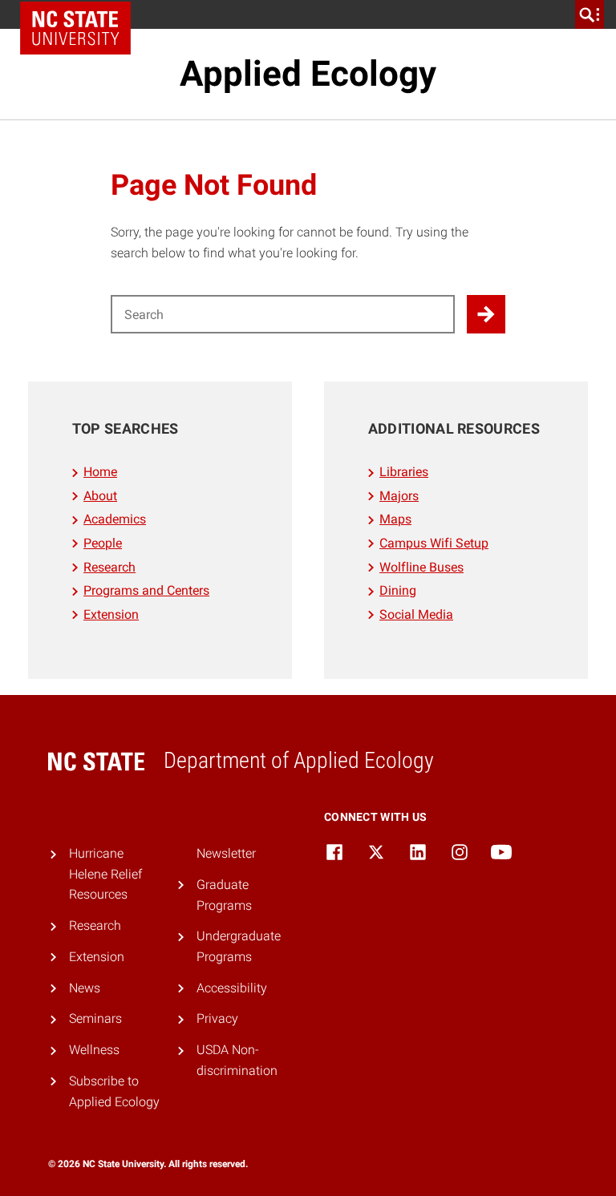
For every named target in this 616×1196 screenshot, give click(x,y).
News (84, 988)
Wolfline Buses (421, 567)
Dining (397, 590)
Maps (395, 519)
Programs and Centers (146, 590)
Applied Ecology (308, 74)
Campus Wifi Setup (433, 543)
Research (109, 567)
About (100, 495)
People (102, 543)
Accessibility (232, 988)
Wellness (94, 1049)
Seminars (95, 1018)
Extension (111, 614)
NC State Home (75, 28)
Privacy (217, 1018)
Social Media (416, 614)
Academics (114, 519)
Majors (399, 495)
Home (100, 471)
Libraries (403, 471)
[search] (589, 14)
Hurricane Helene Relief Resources (105, 874)
